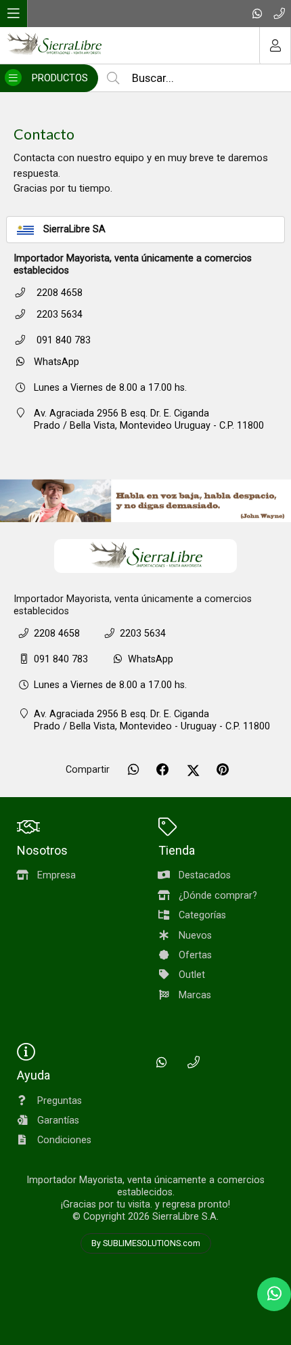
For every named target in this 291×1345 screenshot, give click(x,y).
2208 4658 (58, 293)
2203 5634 (58, 314)
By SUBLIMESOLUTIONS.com (145, 1243)
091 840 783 (62, 340)
